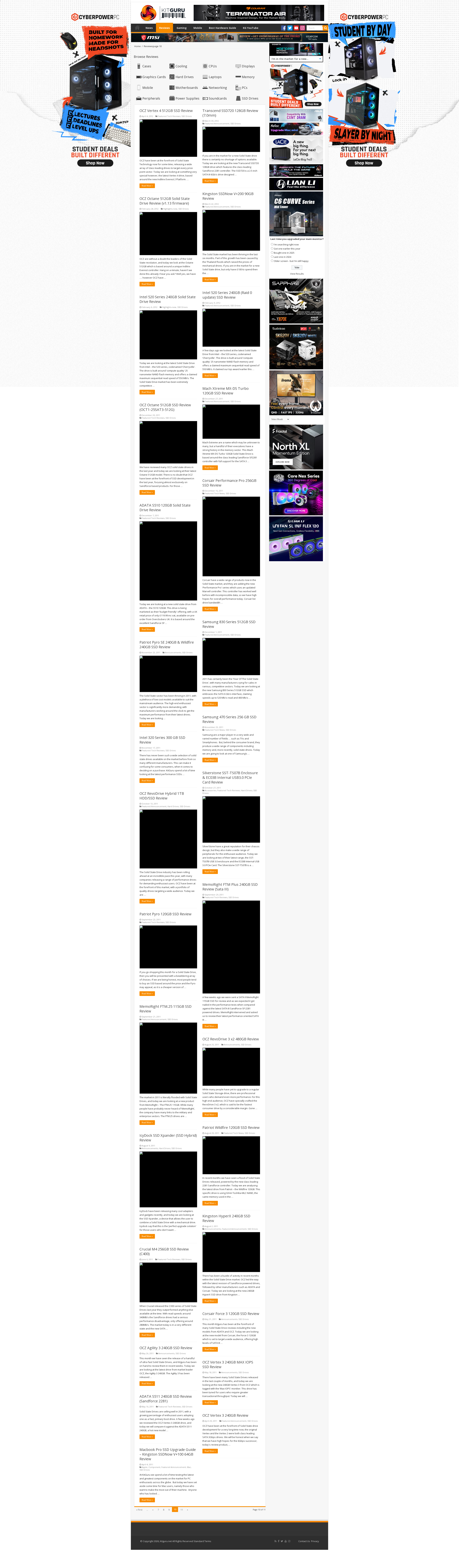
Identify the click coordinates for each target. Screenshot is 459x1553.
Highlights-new (170, 208)
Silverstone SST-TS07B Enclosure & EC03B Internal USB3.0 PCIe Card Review (230, 777)
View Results (297, 273)
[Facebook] (283, 27)
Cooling (181, 66)
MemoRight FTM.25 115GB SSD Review (165, 1008)
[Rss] (275, 1541)
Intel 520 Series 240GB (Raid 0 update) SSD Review (227, 295)
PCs (244, 87)
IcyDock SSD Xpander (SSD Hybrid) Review (168, 1137)
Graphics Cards (154, 77)
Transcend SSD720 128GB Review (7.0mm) (230, 113)
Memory (248, 77)
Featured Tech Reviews (169, 116)
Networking (218, 87)
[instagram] (289, 1541)
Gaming (182, 28)
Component (154, 1467)
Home (137, 27)
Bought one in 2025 (284, 252)
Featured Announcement (217, 123)
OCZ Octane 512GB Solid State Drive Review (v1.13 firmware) (164, 201)
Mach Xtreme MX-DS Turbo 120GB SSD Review (225, 391)
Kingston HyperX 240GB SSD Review (226, 1218)
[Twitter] (289, 27)
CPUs (213, 66)
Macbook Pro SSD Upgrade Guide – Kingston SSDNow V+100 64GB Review (167, 1454)
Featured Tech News (215, 493)
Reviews (164, 28)
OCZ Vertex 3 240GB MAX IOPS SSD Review (227, 1364)
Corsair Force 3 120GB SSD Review (230, 1313)
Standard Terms (202, 1541)
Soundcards (218, 98)
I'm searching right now (286, 244)
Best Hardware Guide (222, 28)
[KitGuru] (162, 12)
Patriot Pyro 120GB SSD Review (165, 914)
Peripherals (151, 98)
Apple (144, 1467)
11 (181, 1509)
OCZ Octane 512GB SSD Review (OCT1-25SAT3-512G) (165, 407)
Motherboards (187, 87)
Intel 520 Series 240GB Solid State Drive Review (167, 299)
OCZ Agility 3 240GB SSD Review (165, 1347)
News (149, 28)
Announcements (173, 652)
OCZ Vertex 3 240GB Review (225, 1415)
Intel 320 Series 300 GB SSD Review (162, 740)
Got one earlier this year (287, 248)
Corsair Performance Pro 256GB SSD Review (229, 483)
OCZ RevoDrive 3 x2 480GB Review (230, 1039)
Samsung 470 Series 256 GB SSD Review (229, 719)
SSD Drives (250, 98)
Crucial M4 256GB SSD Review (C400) (164, 1251)
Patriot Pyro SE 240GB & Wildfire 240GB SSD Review (166, 644)
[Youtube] (296, 27)
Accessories (210, 790)
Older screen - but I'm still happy (291, 261)
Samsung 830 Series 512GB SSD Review (228, 624)
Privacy (315, 1541)
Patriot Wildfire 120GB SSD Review (231, 1127)
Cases (146, 66)
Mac (189, 1467)
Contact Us (304, 1541)
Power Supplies (187, 98)
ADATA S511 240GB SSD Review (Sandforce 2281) (165, 1398)
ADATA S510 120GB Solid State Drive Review (165, 507)
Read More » (147, 185)
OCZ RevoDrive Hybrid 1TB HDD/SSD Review (161, 796)
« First (139, 1509)
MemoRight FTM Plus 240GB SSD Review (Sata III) (230, 886)
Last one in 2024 (282, 256)
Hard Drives (185, 77)
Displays (248, 66)
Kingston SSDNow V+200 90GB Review (228, 196)
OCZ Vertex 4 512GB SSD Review (166, 110)
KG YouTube (250, 28)
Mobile (197, 28)
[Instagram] (302, 27)
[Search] (325, 28)
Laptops (215, 77)
